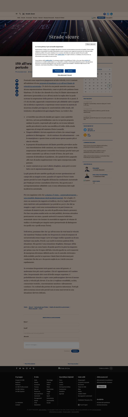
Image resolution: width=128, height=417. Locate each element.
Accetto (70, 70)
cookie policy (61, 54)
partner (87, 60)
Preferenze (58, 70)
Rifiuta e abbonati (90, 44)
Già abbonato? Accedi (65, 75)
